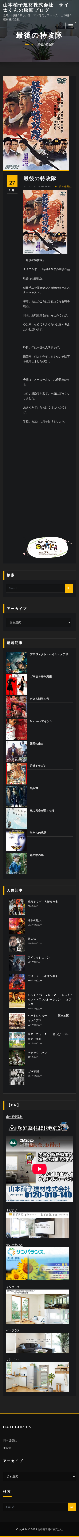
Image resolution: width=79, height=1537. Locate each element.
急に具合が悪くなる (42, 810)
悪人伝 (32, 939)
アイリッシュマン (39, 957)
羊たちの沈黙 (38, 832)
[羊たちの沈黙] (16, 840)
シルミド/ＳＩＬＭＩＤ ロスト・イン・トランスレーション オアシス (50, 999)
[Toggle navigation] (71, 25)
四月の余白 (37, 743)
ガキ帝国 (33, 1071)
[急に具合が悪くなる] (16, 818)
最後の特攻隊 (45, 44)
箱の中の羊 (37, 855)
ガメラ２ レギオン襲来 (43, 976)
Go (69, 588)
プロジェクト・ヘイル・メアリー (50, 654)
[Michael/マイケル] (16, 729)
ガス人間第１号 (39, 699)
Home (29, 44)
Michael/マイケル (41, 721)
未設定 (7, 1448)
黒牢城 (34, 788)
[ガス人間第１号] (16, 707)
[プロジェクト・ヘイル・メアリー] (16, 662)
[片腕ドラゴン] (16, 773)
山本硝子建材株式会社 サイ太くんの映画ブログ (36, 7)
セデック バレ (37, 1053)
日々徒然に (65, 186)
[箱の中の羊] (16, 863)
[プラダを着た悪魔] (16, 684)
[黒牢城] (16, 796)
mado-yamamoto (38, 186)
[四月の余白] (16, 751)
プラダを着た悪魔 (41, 676)
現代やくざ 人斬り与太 (43, 902)
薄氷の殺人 (35, 920)
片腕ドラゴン (38, 766)
